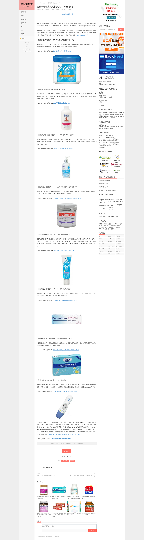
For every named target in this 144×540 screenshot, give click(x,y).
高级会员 (104, 95)
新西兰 (106, 216)
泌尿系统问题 (113, 114)
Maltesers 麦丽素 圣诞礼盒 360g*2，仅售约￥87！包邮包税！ (59, 514)
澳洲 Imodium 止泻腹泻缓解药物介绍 (58, 497)
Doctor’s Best (110, 205)
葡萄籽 (120, 126)
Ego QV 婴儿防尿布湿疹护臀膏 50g (63, 251)
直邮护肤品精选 (103, 100)
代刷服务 (27, 47)
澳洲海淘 (72, 460)
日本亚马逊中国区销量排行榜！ (107, 84)
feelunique (101, 253)
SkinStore (118, 248)
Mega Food (119, 199)
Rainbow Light (111, 202)
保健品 (22, 15)
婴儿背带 (118, 227)
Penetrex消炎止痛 (107, 117)
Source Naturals (111, 208)
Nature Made (119, 202)
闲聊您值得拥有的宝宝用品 (106, 145)
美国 (100, 216)
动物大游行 (108, 224)
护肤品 (109, 253)
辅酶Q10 (112, 126)
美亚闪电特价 (102, 83)
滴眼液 (105, 128)
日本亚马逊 (118, 243)
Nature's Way (102, 248)
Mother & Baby (65, 460)
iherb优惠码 (119, 246)
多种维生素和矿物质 (104, 126)
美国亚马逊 (118, 251)
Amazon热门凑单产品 (66, 14)
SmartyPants (107, 225)
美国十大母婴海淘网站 (104, 180)
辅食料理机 (111, 229)
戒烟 (113, 117)
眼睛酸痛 (113, 112)
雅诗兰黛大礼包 (26, 49)
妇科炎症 (108, 112)
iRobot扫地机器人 (103, 229)
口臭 (115, 116)
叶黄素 (116, 126)
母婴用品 (50, 3)
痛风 (117, 116)
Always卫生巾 (114, 224)
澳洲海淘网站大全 (103, 187)
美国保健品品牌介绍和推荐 (106, 135)
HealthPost (118, 241)
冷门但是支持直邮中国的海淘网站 (107, 190)
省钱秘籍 (101, 93)
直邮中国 (101, 92)
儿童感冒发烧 (107, 116)
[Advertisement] (111, 285)
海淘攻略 (23, 12)
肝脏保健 (118, 112)
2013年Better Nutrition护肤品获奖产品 (109, 142)
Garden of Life (103, 199)
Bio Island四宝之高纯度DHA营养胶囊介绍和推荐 (73, 497)
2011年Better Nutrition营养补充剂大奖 (109, 144)
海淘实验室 (26, 5)
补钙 (100, 112)
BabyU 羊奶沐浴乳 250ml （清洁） (63, 149)
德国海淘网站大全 (103, 183)
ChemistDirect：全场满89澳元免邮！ (89, 513)
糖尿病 (100, 117)
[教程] (106, 166)
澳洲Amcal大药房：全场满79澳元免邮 (74, 513)
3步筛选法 (101, 105)
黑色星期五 (101, 243)
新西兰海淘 (101, 251)
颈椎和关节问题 (105, 114)
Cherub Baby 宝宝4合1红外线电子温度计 (65, 391)
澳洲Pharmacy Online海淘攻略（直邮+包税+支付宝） (64, 434)
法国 (117, 216)
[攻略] (104, 162)
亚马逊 (100, 238)
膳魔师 (118, 225)
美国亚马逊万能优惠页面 (105, 81)
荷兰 (114, 216)
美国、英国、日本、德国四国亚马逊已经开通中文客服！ (83, 476)
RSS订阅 (23, 38)
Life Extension (111, 246)
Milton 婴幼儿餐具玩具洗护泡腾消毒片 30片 (66, 350)
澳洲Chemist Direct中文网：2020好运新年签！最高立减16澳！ (44, 514)
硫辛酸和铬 (110, 128)
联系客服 (101, 97)
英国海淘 (110, 251)
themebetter (54, 536)
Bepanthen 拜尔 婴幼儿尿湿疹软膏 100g (65, 300)
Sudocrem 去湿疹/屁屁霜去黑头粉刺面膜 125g (67, 198)
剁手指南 (101, 102)
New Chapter (110, 199)
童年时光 (102, 208)
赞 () (67, 451)
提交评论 (92, 531)
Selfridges (110, 248)
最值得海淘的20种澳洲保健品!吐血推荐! (44, 497)
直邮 (22, 30)
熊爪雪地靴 (114, 225)
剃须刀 (120, 224)
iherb (100, 236)
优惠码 (109, 236)
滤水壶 (103, 224)
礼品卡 (110, 97)
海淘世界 (23, 23)
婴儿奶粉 (23, 19)
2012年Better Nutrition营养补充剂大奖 (109, 140)
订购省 (100, 95)
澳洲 (55, 6)
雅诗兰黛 (101, 246)
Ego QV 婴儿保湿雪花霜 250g (62, 51)
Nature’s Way (102, 205)
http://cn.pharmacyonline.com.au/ (61, 439)
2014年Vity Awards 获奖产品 (106, 137)
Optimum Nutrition (119, 205)
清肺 (112, 116)
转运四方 (118, 253)
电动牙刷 (101, 225)
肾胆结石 (119, 114)
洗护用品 (55, 3)
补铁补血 (103, 112)
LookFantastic (111, 238)
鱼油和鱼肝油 (102, 125)
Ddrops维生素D (103, 227)
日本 (109, 216)
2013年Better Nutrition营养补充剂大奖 (109, 139)
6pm (109, 243)
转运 (22, 26)
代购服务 (23, 34)
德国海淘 (110, 241)
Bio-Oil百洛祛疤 (111, 227)
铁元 (100, 224)
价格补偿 (106, 97)
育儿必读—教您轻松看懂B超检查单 (46, 475)
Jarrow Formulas (102, 201)
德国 (102, 216)
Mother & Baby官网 (82, 35)
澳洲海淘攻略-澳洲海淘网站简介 (89, 497)
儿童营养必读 (102, 147)
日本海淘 (118, 238)
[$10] (107, 173)
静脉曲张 (121, 116)
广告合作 (27, 42)
